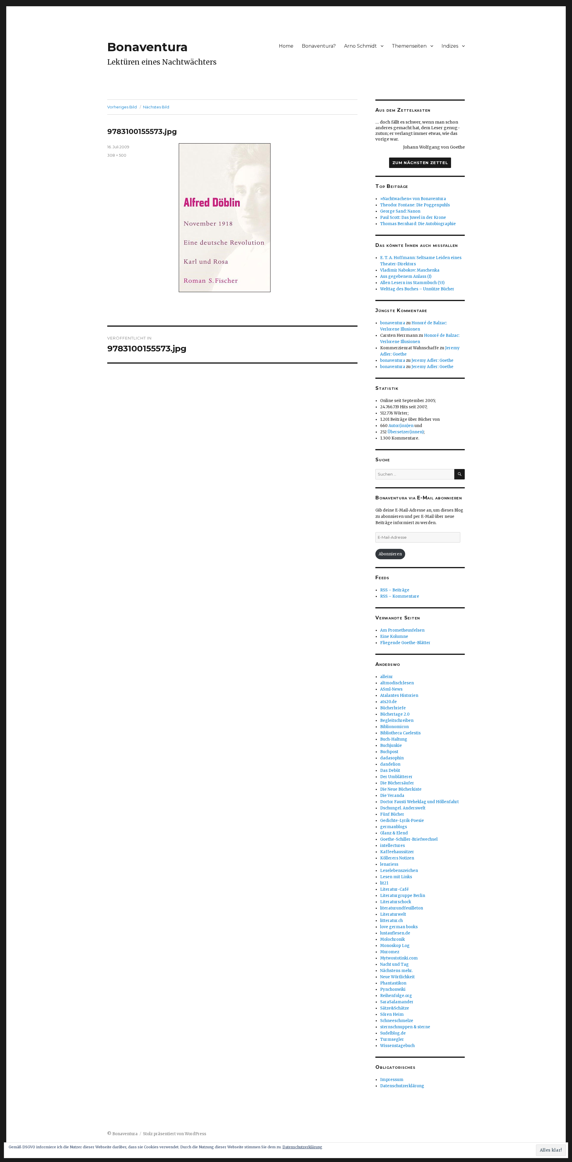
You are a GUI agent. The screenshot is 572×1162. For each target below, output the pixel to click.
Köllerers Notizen (397, 858)
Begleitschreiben (397, 720)
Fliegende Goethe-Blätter (405, 642)
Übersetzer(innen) (406, 431)
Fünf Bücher (392, 814)
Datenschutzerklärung (402, 1085)
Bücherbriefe (393, 708)
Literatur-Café (394, 889)
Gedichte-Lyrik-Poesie (402, 820)
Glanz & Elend (394, 833)
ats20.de (388, 701)
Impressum (391, 1079)
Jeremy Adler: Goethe (432, 360)
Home (286, 46)
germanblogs (393, 826)
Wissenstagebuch (397, 1045)
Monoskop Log (395, 945)
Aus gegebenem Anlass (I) (405, 276)
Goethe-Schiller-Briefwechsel (409, 839)
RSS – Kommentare (399, 596)
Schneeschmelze (396, 1020)
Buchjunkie (391, 745)
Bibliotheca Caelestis (400, 733)
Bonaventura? (319, 46)
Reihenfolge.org (396, 995)
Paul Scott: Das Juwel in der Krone (413, 217)
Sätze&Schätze (394, 1008)
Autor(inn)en (401, 425)
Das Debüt (390, 770)
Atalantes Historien (399, 695)
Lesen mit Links (396, 876)
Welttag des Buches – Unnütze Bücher (417, 289)
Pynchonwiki (392, 989)
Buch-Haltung (393, 739)
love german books (399, 926)
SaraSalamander (397, 1001)
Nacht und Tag (394, 964)
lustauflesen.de (395, 933)
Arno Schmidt (360, 46)
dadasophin (392, 758)
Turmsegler (392, 1039)
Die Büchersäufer (397, 783)
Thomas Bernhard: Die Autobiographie (418, 223)
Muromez (389, 951)
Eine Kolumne (394, 636)
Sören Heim (392, 1014)
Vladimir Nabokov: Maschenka (409, 270)
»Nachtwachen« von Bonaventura (413, 198)
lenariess (389, 864)
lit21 (384, 883)
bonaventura (392, 322)
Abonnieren (390, 554)
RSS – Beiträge (394, 590)
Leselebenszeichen (399, 870)
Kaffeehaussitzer (397, 851)
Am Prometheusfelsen (402, 630)
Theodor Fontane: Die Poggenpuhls (415, 205)
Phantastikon (393, 983)
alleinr (386, 676)
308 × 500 (116, 155)
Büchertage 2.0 (395, 714)
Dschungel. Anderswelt (402, 808)
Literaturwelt (393, 914)
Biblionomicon (394, 726)
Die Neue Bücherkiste (401, 789)
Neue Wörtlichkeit (397, 976)
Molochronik (392, 939)
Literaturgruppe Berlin (402, 895)
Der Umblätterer (396, 776)
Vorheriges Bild (122, 107)
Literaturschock (395, 901)
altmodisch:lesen (397, 683)
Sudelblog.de (393, 1033)
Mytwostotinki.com (399, 958)
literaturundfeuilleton (401, 908)
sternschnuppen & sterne (405, 1026)
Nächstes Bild (156, 107)
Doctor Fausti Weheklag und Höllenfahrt (419, 801)
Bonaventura (147, 47)
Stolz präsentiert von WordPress (174, 1133)
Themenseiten (409, 46)
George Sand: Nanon (400, 211)
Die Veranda (392, 795)
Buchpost (389, 751)
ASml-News (391, 689)
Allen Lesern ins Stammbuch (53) (412, 282)
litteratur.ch (391, 920)
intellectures (392, 845)
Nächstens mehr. (396, 970)
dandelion (390, 764)
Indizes (450, 46)
